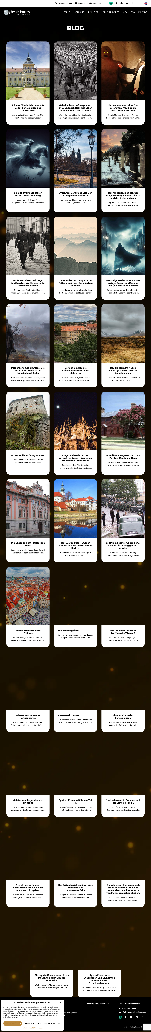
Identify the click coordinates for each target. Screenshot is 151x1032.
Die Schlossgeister (68, 630)
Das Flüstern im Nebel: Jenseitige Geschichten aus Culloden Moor (123, 371)
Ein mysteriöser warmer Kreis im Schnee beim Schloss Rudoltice (52, 978)
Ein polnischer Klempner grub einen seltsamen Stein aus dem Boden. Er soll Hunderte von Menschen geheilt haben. (123, 889)
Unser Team (93, 12)
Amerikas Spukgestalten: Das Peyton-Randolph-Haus (123, 457)
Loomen (138, 1027)
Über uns (79, 12)
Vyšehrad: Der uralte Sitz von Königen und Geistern (75, 194)
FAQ (133, 12)
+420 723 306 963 (65, 3)
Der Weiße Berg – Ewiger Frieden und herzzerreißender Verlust (75, 546)
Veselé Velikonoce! (68, 715)
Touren (67, 12)
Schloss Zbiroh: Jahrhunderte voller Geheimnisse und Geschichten (28, 108)
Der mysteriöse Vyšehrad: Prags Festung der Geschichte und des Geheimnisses (123, 196)
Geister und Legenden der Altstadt (28, 801)
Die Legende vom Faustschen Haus (28, 544)
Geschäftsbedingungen (36, 1028)
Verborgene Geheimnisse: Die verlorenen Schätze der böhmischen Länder (28, 371)
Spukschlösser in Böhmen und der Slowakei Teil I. (123, 801)
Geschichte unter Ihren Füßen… (28, 632)
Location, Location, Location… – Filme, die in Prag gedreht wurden (123, 546)
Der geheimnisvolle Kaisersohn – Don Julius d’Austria (75, 371)
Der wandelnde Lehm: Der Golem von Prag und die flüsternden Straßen (123, 108)
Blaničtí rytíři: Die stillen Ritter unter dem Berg (28, 194)
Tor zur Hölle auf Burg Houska (27, 455)
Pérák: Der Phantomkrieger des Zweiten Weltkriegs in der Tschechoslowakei (28, 283)
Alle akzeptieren (13, 1023)
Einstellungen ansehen (49, 1023)
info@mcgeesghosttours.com (90, 3)
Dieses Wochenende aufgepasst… (28, 717)
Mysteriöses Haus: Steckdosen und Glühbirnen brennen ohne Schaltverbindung (99, 979)
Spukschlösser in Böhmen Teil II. (75, 801)
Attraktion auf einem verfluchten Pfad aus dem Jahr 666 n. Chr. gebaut (28, 888)
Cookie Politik (24, 1028)
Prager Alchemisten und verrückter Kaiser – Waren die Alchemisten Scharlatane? (76, 458)
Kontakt (142, 12)
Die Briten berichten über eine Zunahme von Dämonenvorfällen (75, 888)
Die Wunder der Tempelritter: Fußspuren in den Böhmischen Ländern (75, 283)
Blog (125, 12)
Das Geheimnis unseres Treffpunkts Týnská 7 (123, 632)
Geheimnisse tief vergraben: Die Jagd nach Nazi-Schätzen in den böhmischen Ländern (75, 108)
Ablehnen (29, 1023)
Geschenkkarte (111, 12)
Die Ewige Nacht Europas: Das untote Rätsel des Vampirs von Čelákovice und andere (123, 283)
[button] (60, 1003)
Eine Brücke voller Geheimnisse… (123, 717)
